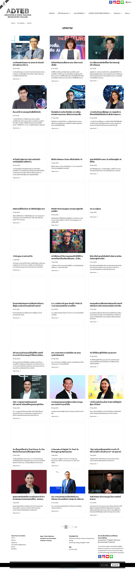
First (59, 527)
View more (16, 79)
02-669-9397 (73, 549)
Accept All (115, 565)
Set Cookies (105, 565)
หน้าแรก (52, 13)
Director (117, 13)
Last (75, 527)
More (127, 13)
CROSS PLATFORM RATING (99, 13)
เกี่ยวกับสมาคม (63, 13)
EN (129, 2)
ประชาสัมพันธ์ (79, 13)
